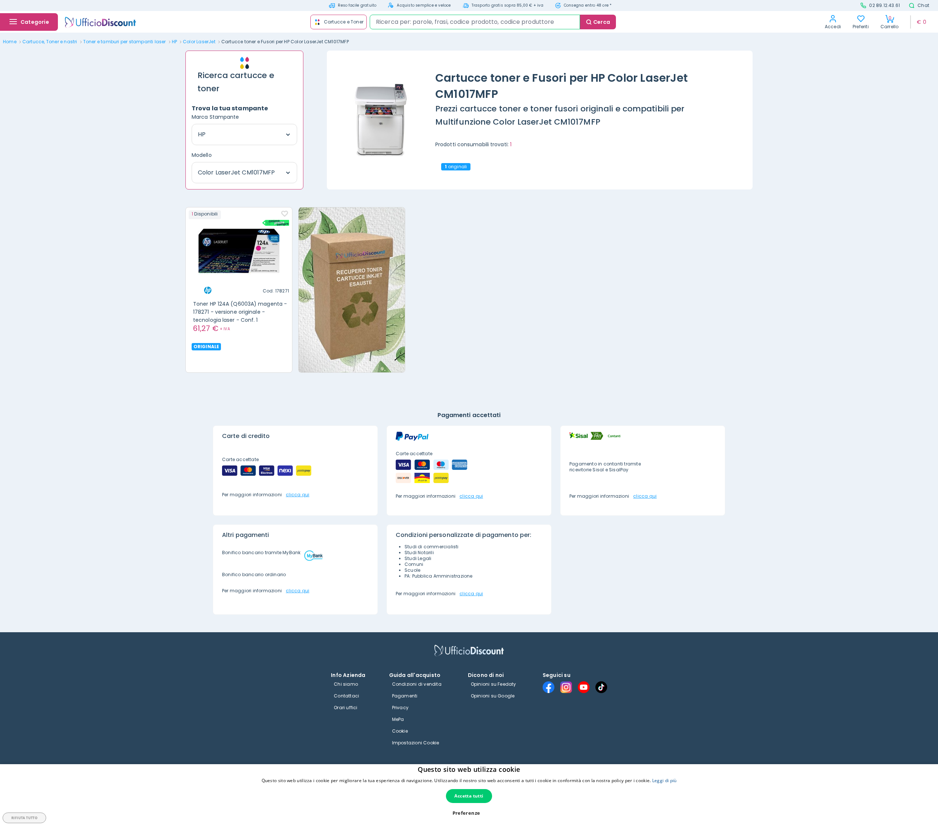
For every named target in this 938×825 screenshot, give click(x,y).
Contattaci (346, 696)
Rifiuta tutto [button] (24, 817)
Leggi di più (664, 780)
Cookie (400, 731)
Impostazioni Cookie (415, 743)
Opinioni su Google (493, 696)
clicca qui (297, 494)
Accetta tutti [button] (468, 796)
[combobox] (475, 22)
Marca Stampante (215, 117)
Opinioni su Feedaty (493, 684)
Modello (202, 155)
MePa (398, 719)
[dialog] (469, 794)
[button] (469, 813)
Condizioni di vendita (417, 684)
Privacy (400, 707)
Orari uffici (345, 707)
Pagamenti (405, 696)
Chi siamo (346, 684)
